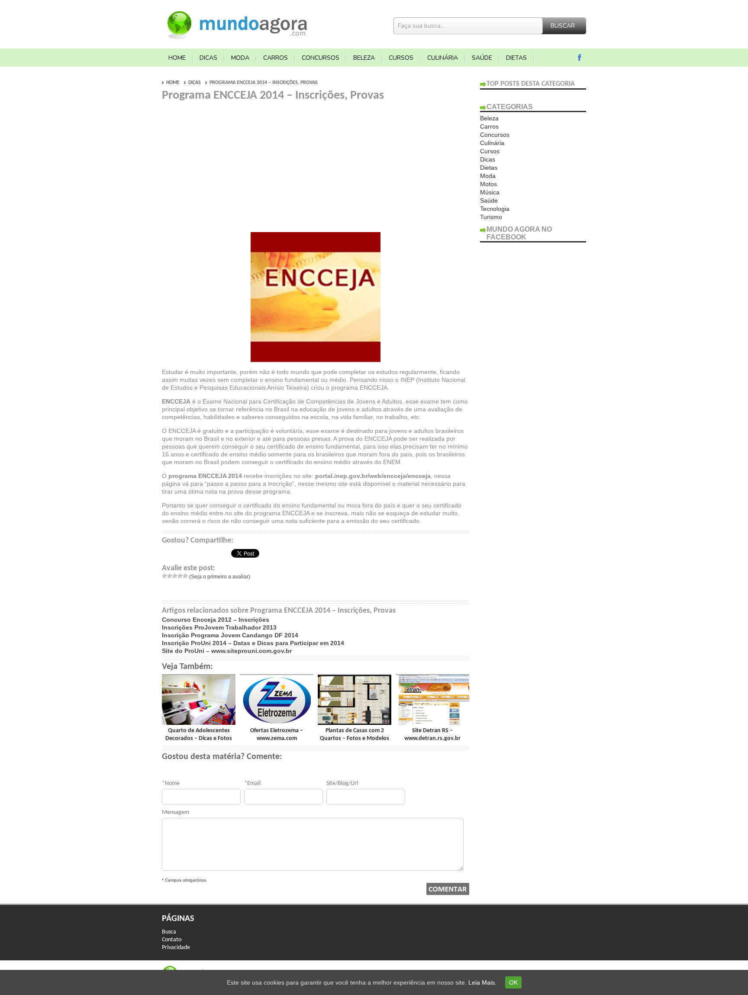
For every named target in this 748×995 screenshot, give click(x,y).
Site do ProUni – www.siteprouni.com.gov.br (227, 650)
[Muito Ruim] (164, 575)
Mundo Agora (237, 23)
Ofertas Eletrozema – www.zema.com (276, 734)
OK (513, 982)
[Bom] (180, 575)
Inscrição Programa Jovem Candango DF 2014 (230, 635)
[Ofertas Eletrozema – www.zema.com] (276, 722)
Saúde (482, 58)
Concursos (320, 58)
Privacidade (176, 947)
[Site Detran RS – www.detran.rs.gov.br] (432, 722)
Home (177, 58)
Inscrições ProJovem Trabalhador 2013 (219, 627)
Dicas (208, 58)
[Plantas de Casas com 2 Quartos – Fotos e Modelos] (354, 722)
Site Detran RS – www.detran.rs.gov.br (432, 734)
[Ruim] (169, 575)
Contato (171, 940)
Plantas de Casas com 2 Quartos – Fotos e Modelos (354, 734)
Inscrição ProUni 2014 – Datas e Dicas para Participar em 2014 (253, 643)
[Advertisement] (234, 163)
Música (490, 192)
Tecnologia (494, 208)
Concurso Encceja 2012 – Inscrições (215, 619)
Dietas (516, 58)
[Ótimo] (185, 575)
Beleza (364, 58)
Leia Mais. (482, 982)
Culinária (442, 58)
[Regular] (174, 575)
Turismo (491, 216)
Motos (488, 184)
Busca (169, 932)
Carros (275, 58)
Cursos (401, 58)
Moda (240, 58)
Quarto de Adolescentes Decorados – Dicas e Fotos (198, 734)
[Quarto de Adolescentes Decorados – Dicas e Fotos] (198, 722)
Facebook (580, 57)
